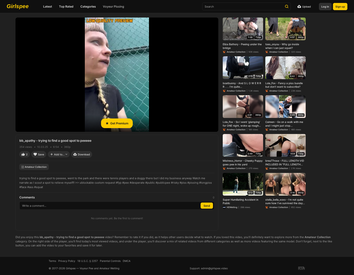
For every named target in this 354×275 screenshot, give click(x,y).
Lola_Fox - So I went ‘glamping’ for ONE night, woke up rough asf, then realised (241, 123)
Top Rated (66, 6)
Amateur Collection (36, 166)
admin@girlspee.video (214, 268)
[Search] (286, 6)
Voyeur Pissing (113, 6)
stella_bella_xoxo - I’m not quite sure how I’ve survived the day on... (284, 201)
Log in (325, 6)
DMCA (126, 260)
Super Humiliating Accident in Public (240, 201)
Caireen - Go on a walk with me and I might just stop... (284, 123)
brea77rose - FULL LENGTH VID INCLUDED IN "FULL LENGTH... (284, 162)
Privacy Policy (66, 260)
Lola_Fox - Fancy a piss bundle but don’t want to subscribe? (284, 85)
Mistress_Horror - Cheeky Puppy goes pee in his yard (243, 162)
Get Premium (119, 123)
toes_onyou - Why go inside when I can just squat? (282, 46)
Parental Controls (110, 260)
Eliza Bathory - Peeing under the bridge (242, 46)
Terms (52, 260)
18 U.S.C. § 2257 (87, 260)
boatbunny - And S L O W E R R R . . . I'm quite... (242, 85)
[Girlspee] (19, 6)
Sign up (340, 6)
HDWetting (232, 207)
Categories (88, 6)
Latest (47, 6)
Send (207, 205)
